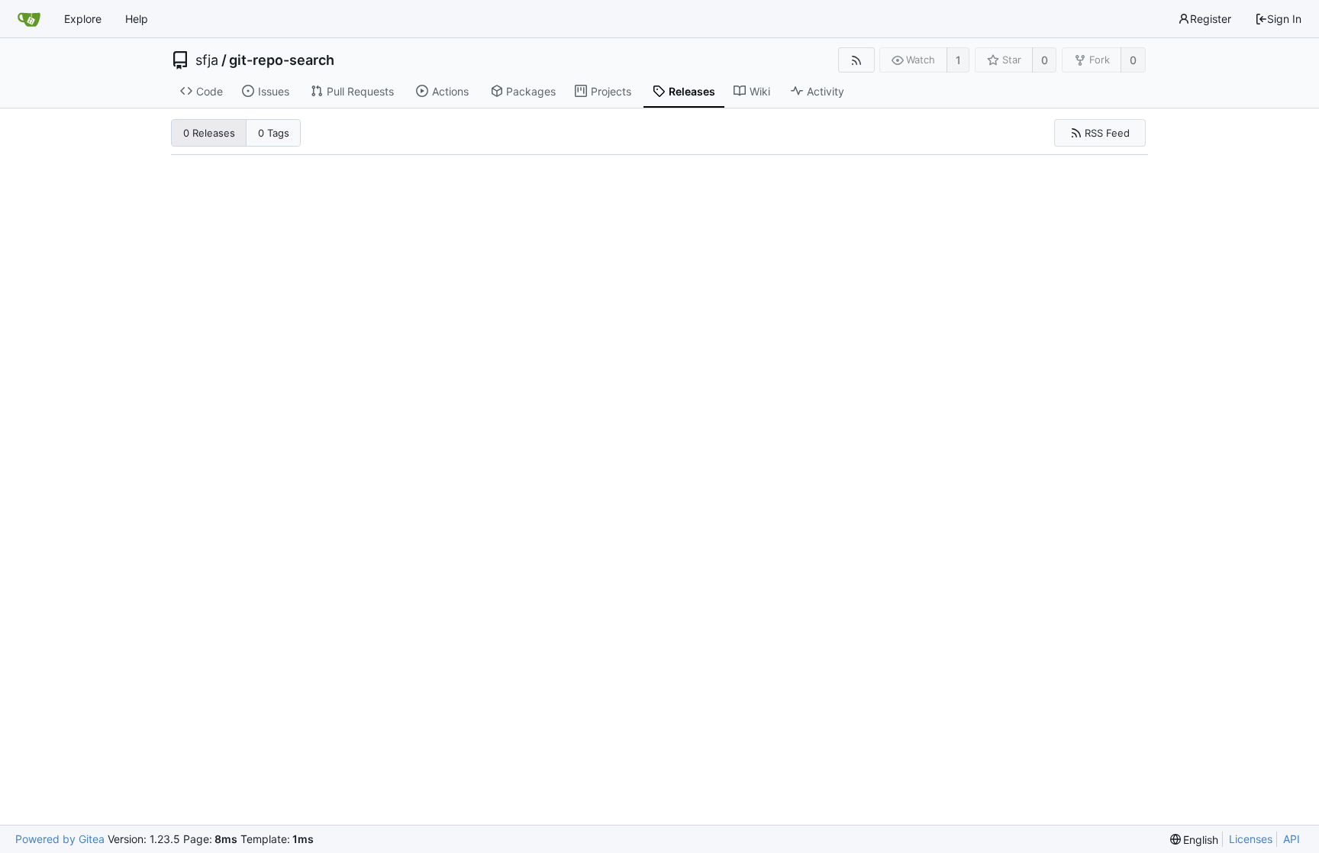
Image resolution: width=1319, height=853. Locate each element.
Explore (83, 18)
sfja (206, 60)
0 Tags (273, 133)
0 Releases (209, 133)
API (1291, 838)
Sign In (1284, 18)
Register (1210, 18)
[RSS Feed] (856, 60)
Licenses (1250, 838)
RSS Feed (1107, 133)
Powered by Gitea (60, 838)
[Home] (29, 19)
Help (136, 18)
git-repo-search (281, 60)
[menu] (1194, 839)
